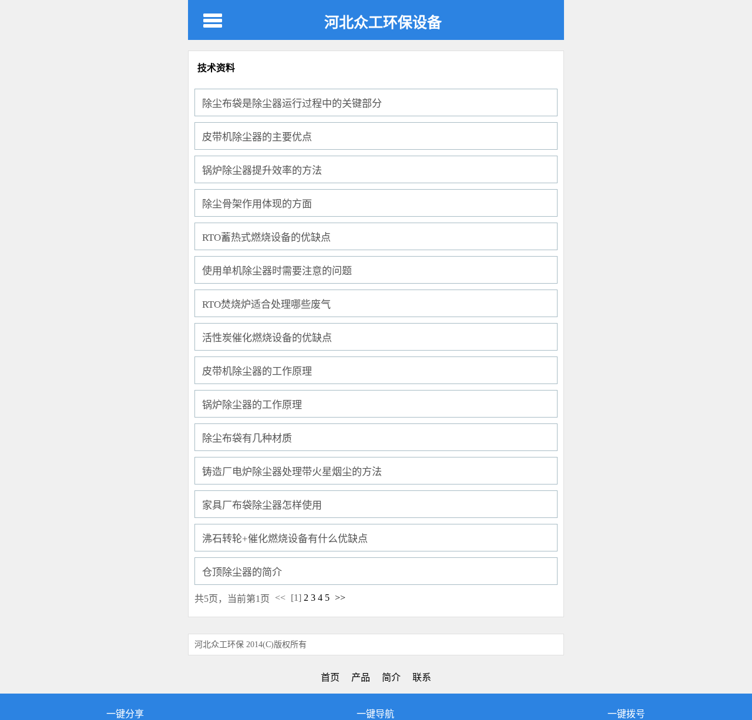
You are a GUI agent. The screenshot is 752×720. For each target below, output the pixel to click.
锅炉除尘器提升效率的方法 (262, 170)
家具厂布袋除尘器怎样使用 (262, 505)
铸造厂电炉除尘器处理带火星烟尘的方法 (292, 471)
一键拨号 (626, 714)
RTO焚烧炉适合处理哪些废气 (266, 304)
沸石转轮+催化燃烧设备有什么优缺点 (285, 538)
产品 (360, 677)
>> (340, 598)
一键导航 (375, 714)
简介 (391, 677)
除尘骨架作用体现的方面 (257, 204)
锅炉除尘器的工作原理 (252, 405)
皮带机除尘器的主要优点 (257, 137)
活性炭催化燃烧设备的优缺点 (267, 338)
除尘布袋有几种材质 (247, 438)
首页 (330, 677)
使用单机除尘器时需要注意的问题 (277, 271)
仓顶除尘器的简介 (242, 572)
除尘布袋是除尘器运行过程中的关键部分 (292, 103)
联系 (421, 677)
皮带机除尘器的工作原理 (257, 371)
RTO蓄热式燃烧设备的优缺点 (266, 237)
